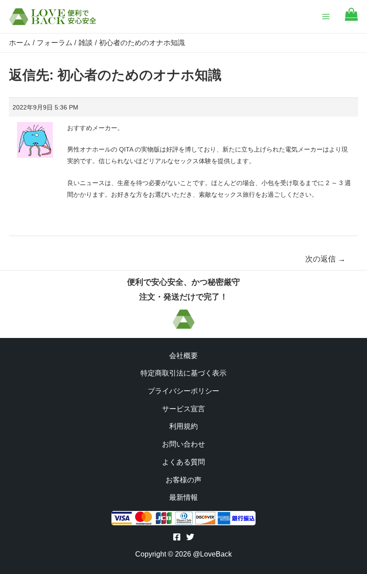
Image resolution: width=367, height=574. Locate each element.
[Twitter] (190, 537)
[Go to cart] (351, 18)
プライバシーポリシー (183, 391)
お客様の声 (183, 480)
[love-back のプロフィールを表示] (35, 136)
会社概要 (183, 355)
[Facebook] (177, 537)
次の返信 (325, 259)
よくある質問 (183, 462)
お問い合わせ (183, 444)
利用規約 (183, 426)
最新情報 (183, 497)
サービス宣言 (183, 409)
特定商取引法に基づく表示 (183, 373)
